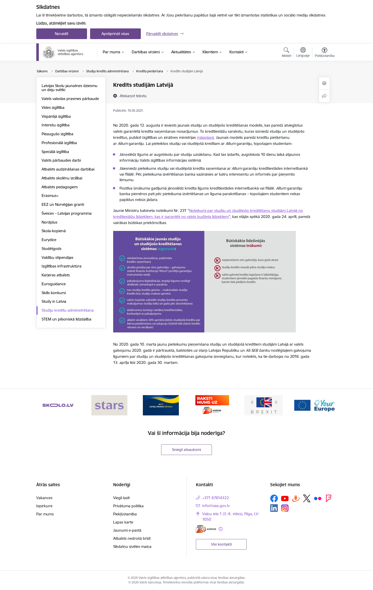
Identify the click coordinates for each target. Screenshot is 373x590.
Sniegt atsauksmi (186, 449)
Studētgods (51, 248)
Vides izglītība (53, 107)
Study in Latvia (54, 301)
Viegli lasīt (121, 497)
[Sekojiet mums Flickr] (317, 498)
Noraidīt (61, 33)
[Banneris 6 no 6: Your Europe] (315, 404)
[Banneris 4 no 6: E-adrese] (212, 404)
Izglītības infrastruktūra (61, 266)
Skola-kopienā (54, 230)
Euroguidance (54, 283)
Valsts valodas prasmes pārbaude (70, 98)
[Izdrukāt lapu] (324, 83)
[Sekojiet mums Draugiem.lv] (296, 498)
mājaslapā (205, 137)
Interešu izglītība (56, 125)
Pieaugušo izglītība (57, 133)
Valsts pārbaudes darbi (61, 160)
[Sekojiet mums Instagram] (285, 508)
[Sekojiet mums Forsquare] (328, 498)
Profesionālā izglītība (59, 142)
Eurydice (49, 239)
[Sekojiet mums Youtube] (285, 498)
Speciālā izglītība (55, 151)
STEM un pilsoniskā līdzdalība (66, 319)
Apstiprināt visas (115, 33)
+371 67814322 (215, 497)
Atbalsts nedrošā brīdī (131, 538)
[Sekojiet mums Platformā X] (307, 498)
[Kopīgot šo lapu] (324, 96)
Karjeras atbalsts (56, 275)
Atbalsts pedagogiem (60, 186)
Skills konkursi (54, 292)
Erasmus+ (50, 195)
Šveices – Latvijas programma (67, 213)
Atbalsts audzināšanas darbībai (68, 169)
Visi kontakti (221, 544)
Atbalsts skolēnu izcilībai (62, 178)
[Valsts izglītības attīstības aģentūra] (66, 52)
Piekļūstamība (125, 514)
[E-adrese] (206, 529)
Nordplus (49, 222)
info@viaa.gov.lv (216, 505)
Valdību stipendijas (57, 257)
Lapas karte (123, 522)
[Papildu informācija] (221, 529)
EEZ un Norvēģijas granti (63, 204)
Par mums (45, 514)
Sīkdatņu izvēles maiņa (132, 546)
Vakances (44, 497)
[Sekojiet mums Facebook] (274, 498)
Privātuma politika (128, 505)
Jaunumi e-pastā (127, 530)
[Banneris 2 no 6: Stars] (109, 404)
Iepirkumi (44, 505)
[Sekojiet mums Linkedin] (274, 508)
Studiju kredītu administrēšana (68, 310)
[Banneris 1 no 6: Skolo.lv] (58, 404)
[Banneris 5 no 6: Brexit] (263, 404)
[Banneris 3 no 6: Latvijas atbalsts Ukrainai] (161, 404)
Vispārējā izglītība (56, 116)
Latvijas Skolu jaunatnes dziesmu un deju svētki (69, 87)
